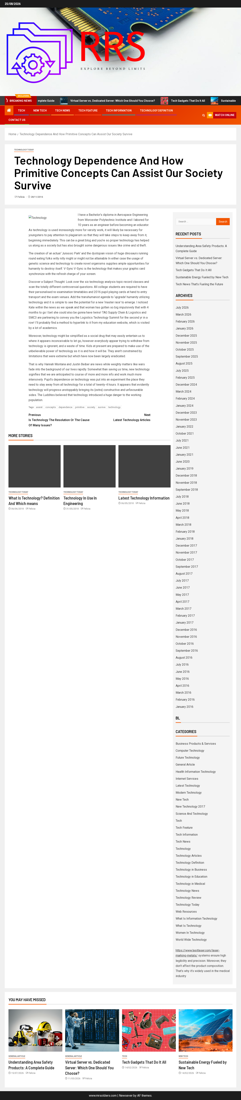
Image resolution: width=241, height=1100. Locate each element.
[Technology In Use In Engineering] (89, 466)
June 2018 (183, 503)
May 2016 (182, 678)
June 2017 (183, 587)
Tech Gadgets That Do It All (171, 100)
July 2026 (182, 307)
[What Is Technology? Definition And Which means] (34, 466)
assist (39, 407)
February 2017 (185, 615)
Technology (183, 849)
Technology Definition (156, 110)
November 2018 (186, 482)
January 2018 (184, 538)
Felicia (21, 197)
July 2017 (182, 580)
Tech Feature (88, 110)
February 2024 (185, 398)
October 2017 (185, 559)
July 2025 (182, 370)
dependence (65, 407)
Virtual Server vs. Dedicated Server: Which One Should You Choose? (95, 100)
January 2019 (184, 468)
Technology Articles (189, 855)
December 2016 (186, 630)
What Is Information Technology (196, 918)
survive (101, 407)
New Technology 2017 (190, 806)
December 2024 (186, 384)
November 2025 (186, 342)
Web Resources (186, 911)
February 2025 (185, 377)
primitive (79, 407)
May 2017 (182, 595)
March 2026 (183, 314)
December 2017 (186, 545)
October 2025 (185, 349)
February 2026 (185, 321)
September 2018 (187, 489)
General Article (185, 764)
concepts (50, 407)
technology (114, 407)
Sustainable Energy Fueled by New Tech (202, 277)
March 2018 (183, 524)
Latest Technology (188, 785)
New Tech (40, 110)
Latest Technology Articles (131, 417)
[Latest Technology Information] (144, 466)
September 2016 (187, 650)
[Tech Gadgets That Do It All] (149, 1030)
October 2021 (185, 433)
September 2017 (187, 566)
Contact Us (16, 119)
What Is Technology (188, 926)
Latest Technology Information (144, 497)
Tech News (62, 110)
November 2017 (186, 552)
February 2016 (185, 699)
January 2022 (184, 426)
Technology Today (24, 150)
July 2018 (182, 496)
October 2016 (185, 643)
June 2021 (183, 447)
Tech (21, 110)
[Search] (203, 115)
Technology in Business (191, 869)
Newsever (126, 1095)
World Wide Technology (191, 939)
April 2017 (182, 601)
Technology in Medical (190, 884)
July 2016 (182, 664)
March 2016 (183, 692)
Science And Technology (192, 813)
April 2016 (182, 685)
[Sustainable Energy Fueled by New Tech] (206, 1030)
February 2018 (185, 531)
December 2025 (186, 335)
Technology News (187, 891)
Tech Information (119, 110)
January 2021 (184, 454)
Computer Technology (190, 750)
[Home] (9, 110)
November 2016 (186, 636)
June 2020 (183, 461)
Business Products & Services (196, 743)
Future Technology (188, 757)
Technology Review (188, 897)
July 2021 (182, 440)
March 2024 (183, 391)
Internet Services (187, 778)
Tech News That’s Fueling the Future (199, 284)
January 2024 (184, 405)
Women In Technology (190, 932)
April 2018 (182, 517)
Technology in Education (191, 876)
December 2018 (186, 475)
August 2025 (184, 363)
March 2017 (183, 608)
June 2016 (183, 672)
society (91, 407)
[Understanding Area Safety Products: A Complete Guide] (35, 1030)
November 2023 (186, 419)
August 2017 (184, 573)
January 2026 (184, 328)
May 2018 (182, 510)
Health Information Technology (196, 772)
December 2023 (186, 412)
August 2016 (184, 657)
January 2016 (184, 707)
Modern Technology (189, 792)
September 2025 (187, 356)
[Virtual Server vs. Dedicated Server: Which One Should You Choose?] (92, 1030)
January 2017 (184, 622)
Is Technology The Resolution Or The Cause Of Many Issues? (59, 420)
